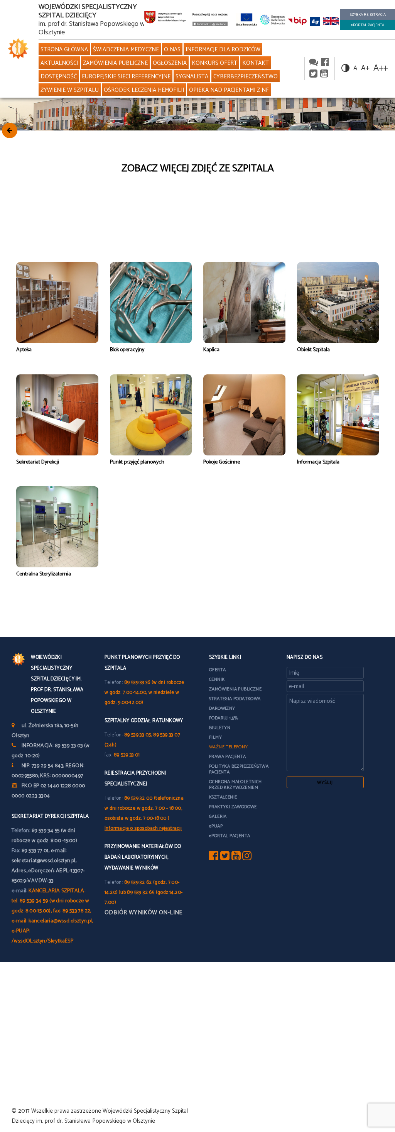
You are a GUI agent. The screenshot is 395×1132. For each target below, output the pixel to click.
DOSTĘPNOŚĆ (59, 76)
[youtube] (219, 24)
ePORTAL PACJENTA (367, 25)
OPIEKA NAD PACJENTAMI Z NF (229, 90)
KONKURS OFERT (214, 63)
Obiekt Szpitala (313, 349)
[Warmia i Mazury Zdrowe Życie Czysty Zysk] (201, 24)
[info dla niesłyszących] (315, 21)
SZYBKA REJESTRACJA (368, 15)
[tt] (225, 858)
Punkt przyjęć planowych (137, 462)
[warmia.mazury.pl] (165, 19)
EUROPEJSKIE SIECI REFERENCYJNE (126, 76)
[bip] (297, 21)
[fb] (213, 858)
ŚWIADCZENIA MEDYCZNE (126, 49)
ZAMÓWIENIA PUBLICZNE (115, 63)
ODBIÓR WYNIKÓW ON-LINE (143, 912)
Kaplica (211, 349)
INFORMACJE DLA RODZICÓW (223, 49)
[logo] (16, 49)
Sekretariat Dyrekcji (37, 462)
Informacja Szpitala (318, 462)
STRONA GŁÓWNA (64, 49)
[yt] (236, 858)
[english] (331, 21)
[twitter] (313, 74)
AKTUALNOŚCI (59, 63)
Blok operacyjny (127, 349)
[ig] (247, 858)
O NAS (172, 49)
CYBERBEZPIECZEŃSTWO (245, 76)
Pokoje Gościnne (221, 462)
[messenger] (313, 62)
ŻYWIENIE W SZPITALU (70, 90)
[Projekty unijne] (246, 19)
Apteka (24, 349)
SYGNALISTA (192, 76)
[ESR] (273, 19)
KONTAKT (255, 63)
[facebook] (325, 62)
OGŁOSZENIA (170, 63)
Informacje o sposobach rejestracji (143, 828)
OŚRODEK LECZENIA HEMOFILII (144, 90)
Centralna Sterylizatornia (43, 574)
